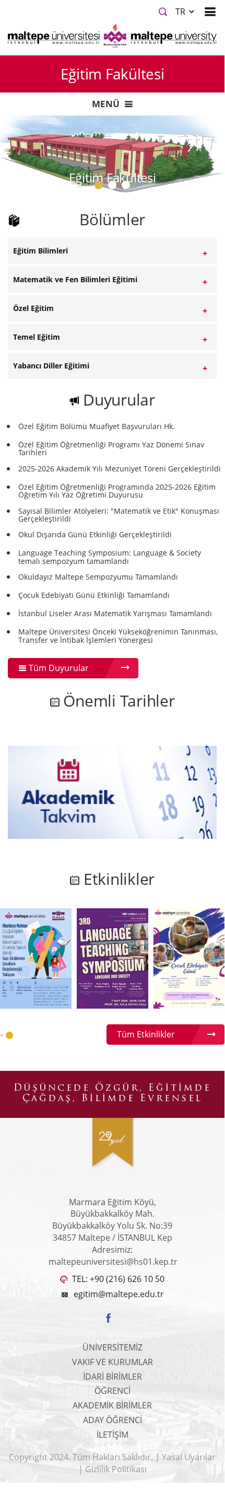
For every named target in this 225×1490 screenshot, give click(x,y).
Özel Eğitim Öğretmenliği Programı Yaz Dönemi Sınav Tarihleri (111, 449)
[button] (1, 1035)
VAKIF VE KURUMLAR (112, 1362)
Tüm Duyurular (58, 668)
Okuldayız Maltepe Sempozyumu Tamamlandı (98, 577)
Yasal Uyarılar (189, 1457)
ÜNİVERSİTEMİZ (112, 1347)
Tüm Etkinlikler (146, 1034)
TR (181, 11)
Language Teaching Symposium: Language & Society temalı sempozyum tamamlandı (109, 557)
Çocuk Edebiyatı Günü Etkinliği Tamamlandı (94, 595)
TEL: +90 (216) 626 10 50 (117, 1279)
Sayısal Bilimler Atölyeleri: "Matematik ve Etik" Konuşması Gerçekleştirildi (118, 515)
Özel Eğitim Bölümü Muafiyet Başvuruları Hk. (96, 426)
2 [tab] (114, 187)
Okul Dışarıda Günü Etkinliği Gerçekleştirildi (95, 534)
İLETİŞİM (112, 1434)
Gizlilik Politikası (116, 1469)
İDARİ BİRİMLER (112, 1376)
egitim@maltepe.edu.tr (119, 1294)
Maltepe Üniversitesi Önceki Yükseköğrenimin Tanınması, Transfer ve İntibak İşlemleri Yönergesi (118, 636)
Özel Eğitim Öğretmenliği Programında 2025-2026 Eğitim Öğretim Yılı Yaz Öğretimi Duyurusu (117, 491)
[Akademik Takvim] (112, 791)
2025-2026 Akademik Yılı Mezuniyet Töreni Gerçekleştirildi (119, 468)
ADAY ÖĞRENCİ (112, 1420)
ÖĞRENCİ (112, 1390)
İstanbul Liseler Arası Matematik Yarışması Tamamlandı (115, 613)
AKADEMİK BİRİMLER (112, 1405)
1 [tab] (101, 187)
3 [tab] (128, 187)
